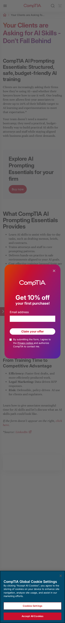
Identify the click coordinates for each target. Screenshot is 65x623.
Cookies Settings (32, 605)
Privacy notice (26, 343)
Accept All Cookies (32, 616)
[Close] (61, 576)
